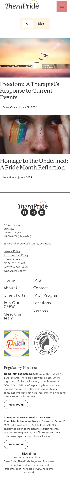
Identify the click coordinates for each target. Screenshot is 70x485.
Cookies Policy (13, 259)
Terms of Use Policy (16, 255)
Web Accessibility (14, 271)
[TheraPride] (22, 4)
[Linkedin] (41, 212)
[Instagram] (33, 212)
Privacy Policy (12, 251)
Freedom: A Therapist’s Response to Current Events (29, 91)
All (27, 23)
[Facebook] (24, 212)
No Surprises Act (14, 263)
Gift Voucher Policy (16, 267)
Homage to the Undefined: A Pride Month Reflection (34, 164)
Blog (41, 23)
